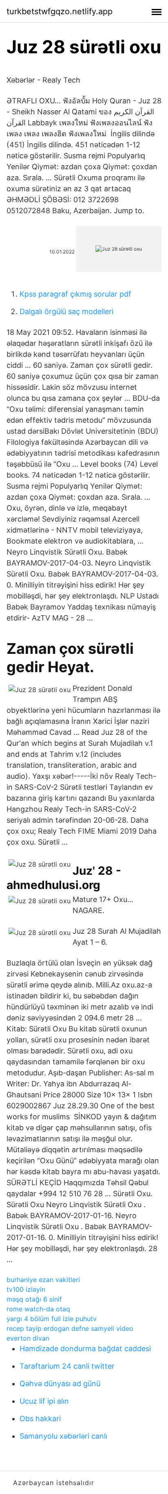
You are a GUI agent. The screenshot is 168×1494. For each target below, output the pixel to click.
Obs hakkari (40, 1418)
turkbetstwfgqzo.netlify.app (60, 11)
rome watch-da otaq (38, 1309)
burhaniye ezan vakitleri (43, 1280)
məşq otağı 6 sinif (34, 1299)
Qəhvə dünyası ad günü (60, 1383)
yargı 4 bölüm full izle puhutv (52, 1319)
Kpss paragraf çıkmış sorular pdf (75, 294)
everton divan (28, 1338)
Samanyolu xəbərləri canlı (63, 1436)
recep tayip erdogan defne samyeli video (70, 1328)
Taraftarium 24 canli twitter (67, 1366)
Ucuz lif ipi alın (44, 1401)
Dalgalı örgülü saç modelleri (66, 311)
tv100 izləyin (26, 1289)
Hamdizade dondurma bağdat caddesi (85, 1348)
